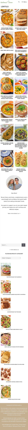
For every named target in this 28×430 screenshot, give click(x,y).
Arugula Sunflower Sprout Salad (14, 329)
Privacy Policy (22, 424)
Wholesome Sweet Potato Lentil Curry (7, 28)
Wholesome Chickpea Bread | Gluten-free (14, 364)
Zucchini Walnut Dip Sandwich (14, 277)
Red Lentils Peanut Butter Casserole (21, 51)
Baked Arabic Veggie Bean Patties (7, 143)
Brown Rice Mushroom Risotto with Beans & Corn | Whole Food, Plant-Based (21, 145)
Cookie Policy (15, 424)
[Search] (23, 245)
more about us (15, 249)
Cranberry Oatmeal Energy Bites (14, 381)
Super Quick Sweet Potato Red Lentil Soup (7, 121)
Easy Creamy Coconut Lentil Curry (7, 74)
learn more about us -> (14, 213)
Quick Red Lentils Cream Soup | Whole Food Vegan (21, 97)
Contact (23, 426)
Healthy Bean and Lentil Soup (21, 120)
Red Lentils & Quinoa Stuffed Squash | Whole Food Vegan (7, 97)
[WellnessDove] (7, 2)
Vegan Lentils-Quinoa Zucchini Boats (21, 170)
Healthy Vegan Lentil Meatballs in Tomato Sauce (21, 74)
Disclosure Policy (17, 426)
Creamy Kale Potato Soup (14, 399)
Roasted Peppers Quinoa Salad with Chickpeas (14, 294)
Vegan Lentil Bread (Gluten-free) (21, 28)
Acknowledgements (6, 424)
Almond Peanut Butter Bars (14, 311)
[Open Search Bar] (19, 2)
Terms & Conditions (7, 426)
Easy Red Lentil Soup (7, 50)
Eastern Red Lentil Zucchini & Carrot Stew (7, 170)
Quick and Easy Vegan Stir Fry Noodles (14, 346)
